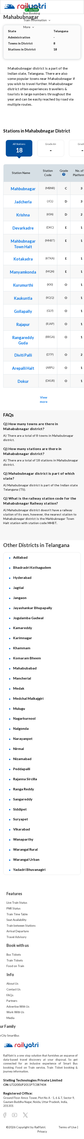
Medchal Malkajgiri (28, 698)
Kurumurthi (23, 285)
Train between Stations (21, 925)
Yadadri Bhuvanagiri (29, 869)
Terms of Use (67, 1127)
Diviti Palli (23, 355)
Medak (18, 688)
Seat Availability (16, 920)
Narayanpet (23, 738)
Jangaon (19, 598)
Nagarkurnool (24, 718)
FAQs (9, 995)
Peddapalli (21, 769)
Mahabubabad (25, 668)
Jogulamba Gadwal (28, 618)
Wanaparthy (23, 839)
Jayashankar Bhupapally (32, 608)
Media (10, 1018)
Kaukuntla (23, 298)
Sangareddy (23, 799)
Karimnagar (22, 638)
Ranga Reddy (23, 789)
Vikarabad (21, 829)
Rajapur (23, 324)
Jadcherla (23, 201)
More (27, 27)
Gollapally (23, 311)
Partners (11, 1000)
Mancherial (22, 678)
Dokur (23, 381)
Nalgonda (21, 728)
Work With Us (15, 1012)
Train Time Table (17, 914)
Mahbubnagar (23, 188)
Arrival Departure (17, 931)
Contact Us (13, 989)
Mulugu (19, 708)
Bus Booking (31, 13)
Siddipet (20, 809)
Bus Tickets (13, 954)
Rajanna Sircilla (25, 779)
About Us (12, 983)
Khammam (21, 648)
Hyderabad (22, 577)
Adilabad (20, 557)
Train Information (35, 20)
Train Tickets (32, 6)
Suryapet (20, 819)
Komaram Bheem (27, 658)
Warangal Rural (25, 849)
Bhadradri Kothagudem (32, 567)
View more (43, 399)
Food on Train (15, 966)
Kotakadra (23, 259)
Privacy (42, 1131)
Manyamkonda (23, 272)
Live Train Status (16, 902)
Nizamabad (22, 759)
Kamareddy (22, 628)
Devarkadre (23, 228)
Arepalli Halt (23, 368)
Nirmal (18, 749)
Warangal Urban (26, 859)
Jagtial (18, 587)
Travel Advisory (16, 937)
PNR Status (13, 908)
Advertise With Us (17, 1006)
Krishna (23, 215)
